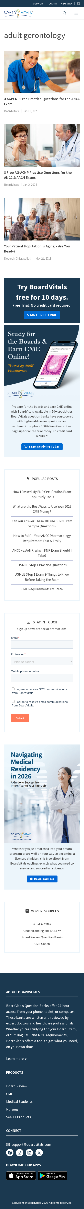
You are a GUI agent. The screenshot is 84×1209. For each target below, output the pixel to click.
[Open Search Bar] (64, 13)
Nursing (12, 1109)
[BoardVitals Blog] (18, 13)
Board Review (16, 1086)
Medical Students (19, 1101)
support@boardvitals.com (31, 1144)
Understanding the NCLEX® (42, 931)
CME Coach (42, 944)
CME (9, 1093)
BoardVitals (11, 111)
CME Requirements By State (42, 589)
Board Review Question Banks (42, 937)
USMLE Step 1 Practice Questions (42, 565)
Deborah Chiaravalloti (17, 258)
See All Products (18, 1117)
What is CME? (42, 924)
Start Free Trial (42, 315)
